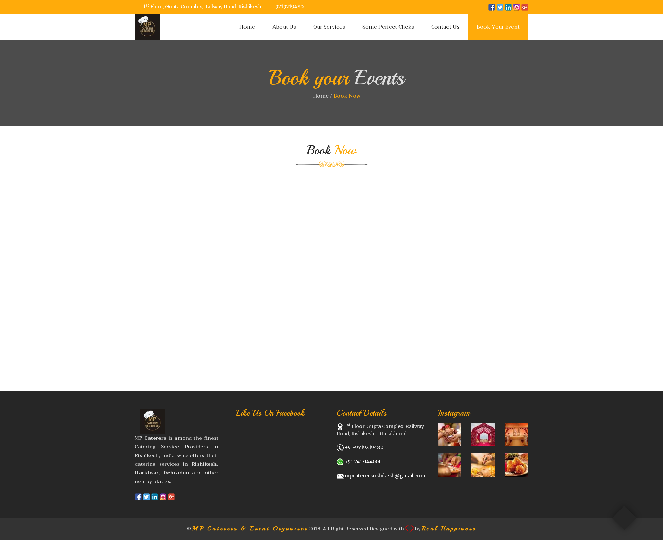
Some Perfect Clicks (388, 26)
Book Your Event (498, 26)
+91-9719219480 (364, 447)
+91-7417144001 (363, 461)
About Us (284, 26)
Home (247, 26)
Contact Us (445, 26)
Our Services (329, 26)
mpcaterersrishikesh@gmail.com (385, 476)
